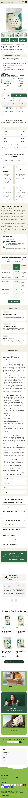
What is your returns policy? (10, 544)
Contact (18, 794)
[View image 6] (26, 35)
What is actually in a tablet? (10, 511)
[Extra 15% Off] (14, 700)
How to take (6, 483)
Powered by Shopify (5, 795)
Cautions (5, 487)
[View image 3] (12, 35)
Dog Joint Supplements (8, 44)
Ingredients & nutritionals (9, 478)
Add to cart (19, 95)
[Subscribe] (20, 742)
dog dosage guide (14, 468)
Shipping (16, 792)
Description (5, 353)
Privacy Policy (11, 792)
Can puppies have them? (9, 535)
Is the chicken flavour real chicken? (11, 520)
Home (2, 44)
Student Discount (4, 794)
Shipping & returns (7, 492)
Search (21, 792)
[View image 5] (21, 35)
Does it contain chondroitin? (10, 516)
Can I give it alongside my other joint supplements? (12, 530)
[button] (6, 595)
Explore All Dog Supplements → (14, 662)
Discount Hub (12, 794)
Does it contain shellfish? (9, 525)
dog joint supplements (18, 472)
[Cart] (22, 2)
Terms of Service (16, 791)
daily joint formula (6, 391)
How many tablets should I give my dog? (13, 502)
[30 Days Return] (14, 678)
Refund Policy (4, 792)
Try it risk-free (14, 301)
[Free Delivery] (14, 721)
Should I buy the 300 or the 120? (11, 507)
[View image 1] (3, 35)
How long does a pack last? (9, 539)
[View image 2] (8, 35)
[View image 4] (17, 35)
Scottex (6, 585)
